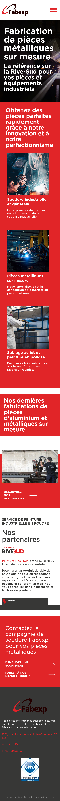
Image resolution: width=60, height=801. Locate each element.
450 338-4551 (11, 744)
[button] (53, 10)
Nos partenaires (21, 536)
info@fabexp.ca (12, 751)
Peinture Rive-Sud (15, 561)
